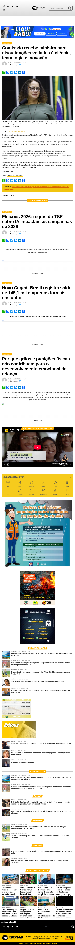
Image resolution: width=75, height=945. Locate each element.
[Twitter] (12, 6)
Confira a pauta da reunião (16, 131)
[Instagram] (8, 6)
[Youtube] (16, 6)
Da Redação (14, 65)
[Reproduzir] (4, 464)
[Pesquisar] (69, 8)
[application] (37, 447)
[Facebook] (4, 6)
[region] (37, 32)
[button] (3, 20)
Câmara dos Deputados (15, 176)
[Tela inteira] (70, 464)
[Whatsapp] (4, 10)
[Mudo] (67, 464)
